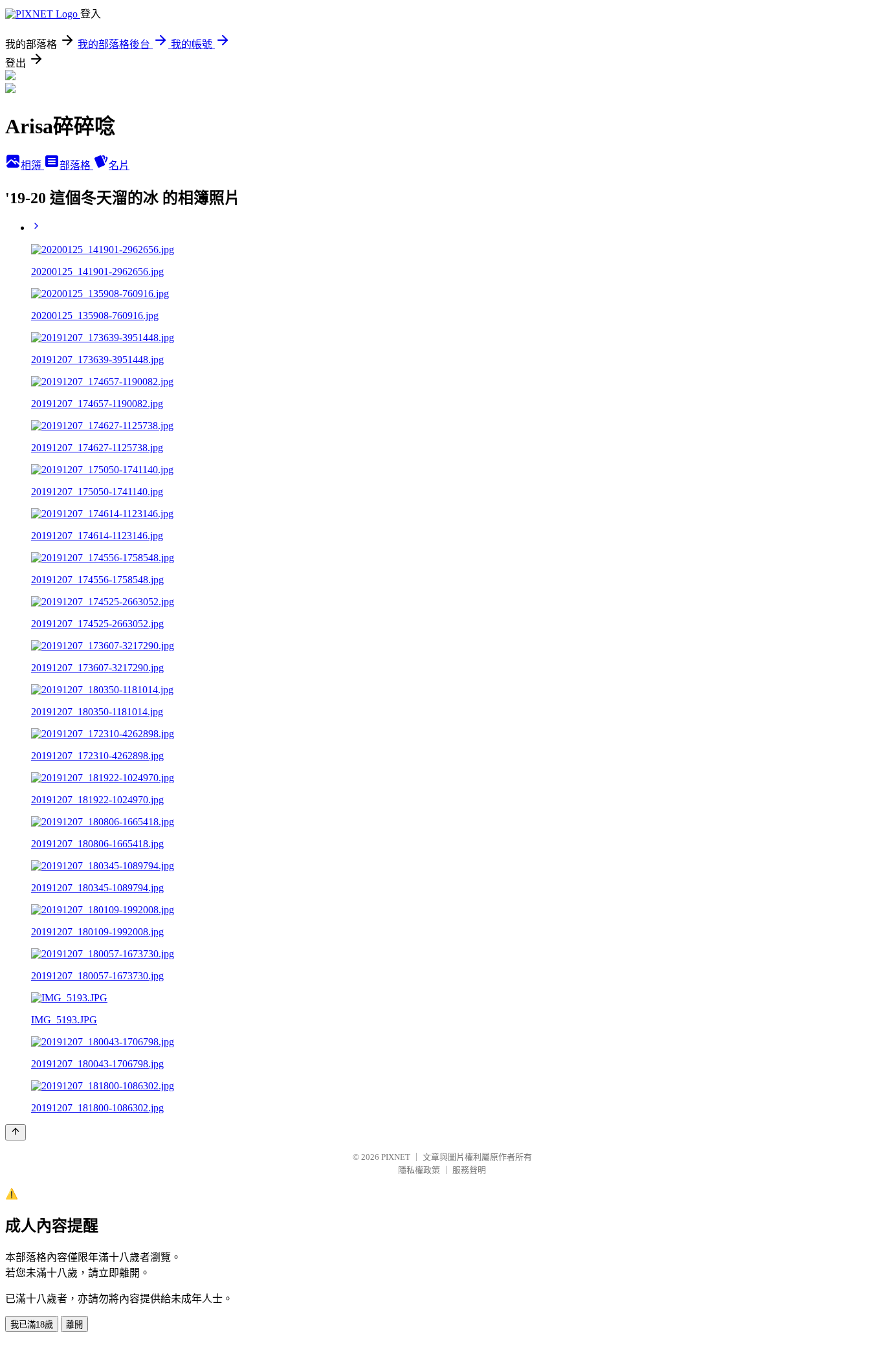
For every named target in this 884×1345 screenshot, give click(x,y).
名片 (119, 165)
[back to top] (15, 1132)
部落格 (76, 165)
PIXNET (395, 1157)
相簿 (32, 165)
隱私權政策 (419, 1170)
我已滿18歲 (31, 1324)
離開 (74, 1324)
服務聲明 (469, 1170)
